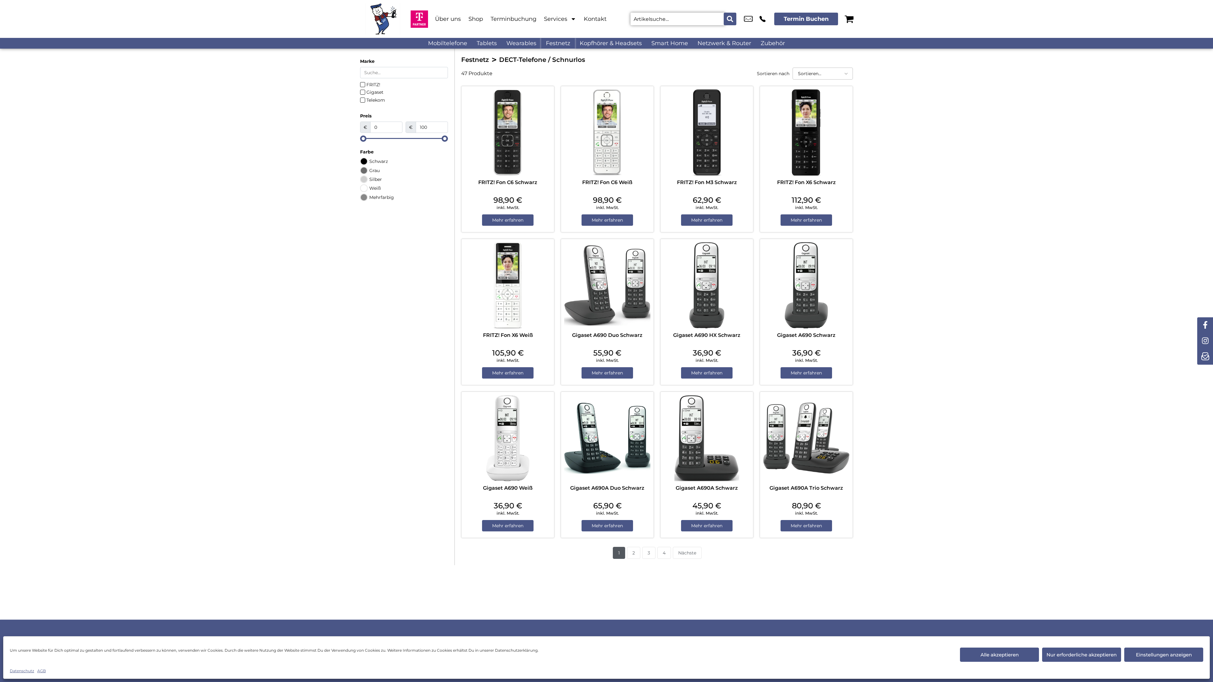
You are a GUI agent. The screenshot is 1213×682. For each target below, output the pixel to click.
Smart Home (669, 43)
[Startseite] (382, 19)
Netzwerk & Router (724, 43)
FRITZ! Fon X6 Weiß (508, 335)
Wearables (521, 43)
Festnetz (558, 43)
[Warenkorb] (849, 19)
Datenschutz (22, 670)
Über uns (448, 18)
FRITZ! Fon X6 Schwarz (806, 182)
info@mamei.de (748, 19)
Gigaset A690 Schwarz (806, 335)
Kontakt (595, 18)
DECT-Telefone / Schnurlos (542, 59)
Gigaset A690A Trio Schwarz (806, 488)
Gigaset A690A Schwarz (707, 488)
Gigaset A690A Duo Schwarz (607, 488)
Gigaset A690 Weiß (508, 488)
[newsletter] (1205, 357)
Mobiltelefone (447, 43)
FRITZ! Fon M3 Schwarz (707, 182)
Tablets (487, 43)
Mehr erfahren (507, 220)
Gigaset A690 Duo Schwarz (607, 335)
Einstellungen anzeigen (1164, 655)
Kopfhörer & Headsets (611, 43)
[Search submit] (730, 19)
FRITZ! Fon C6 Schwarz (507, 182)
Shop (475, 18)
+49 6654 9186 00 (762, 19)
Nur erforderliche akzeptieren (1082, 655)
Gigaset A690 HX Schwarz (706, 335)
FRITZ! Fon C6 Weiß (607, 182)
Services (555, 18)
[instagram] (1205, 341)
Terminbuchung (513, 18)
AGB (41, 670)
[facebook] (1205, 325)
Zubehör (773, 43)
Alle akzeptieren (1000, 655)
